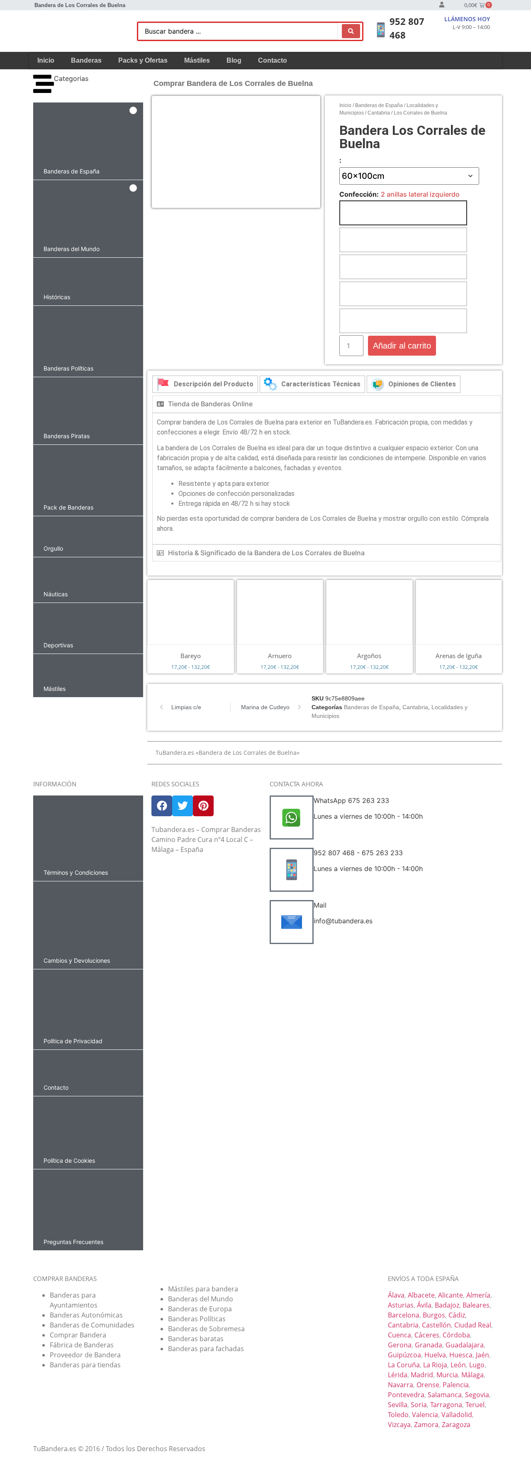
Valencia (425, 1414)
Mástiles (197, 60)
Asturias (401, 1305)
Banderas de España (379, 105)
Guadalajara (465, 1344)
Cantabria (379, 113)
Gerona (400, 1344)
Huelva (435, 1354)
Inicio (45, 60)
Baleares (476, 1305)
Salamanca (445, 1394)
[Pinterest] (203, 805)
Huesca (461, 1354)
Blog (234, 60)
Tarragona (446, 1404)
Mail (320, 905)
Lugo (477, 1364)
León (458, 1364)
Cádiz (456, 1315)
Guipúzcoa (404, 1354)
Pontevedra (406, 1394)
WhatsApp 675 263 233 (351, 800)
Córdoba (456, 1335)
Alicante (450, 1295)
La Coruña (404, 1364)
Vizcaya (399, 1424)
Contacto (272, 60)
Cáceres (426, 1335)
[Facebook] (161, 805)
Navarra (400, 1384)
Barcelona (403, 1315)
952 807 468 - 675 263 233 (358, 853)
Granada (428, 1344)
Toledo (398, 1414)
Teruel (475, 1404)
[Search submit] (351, 31)
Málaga (472, 1374)
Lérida (397, 1374)
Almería (478, 1295)
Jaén (482, 1354)
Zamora (426, 1424)
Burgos (434, 1315)
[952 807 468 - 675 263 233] (292, 870)
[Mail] (292, 922)
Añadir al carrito (402, 345)
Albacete (421, 1295)
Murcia (447, 1374)
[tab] (205, 384)
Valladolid (456, 1414)
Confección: (359, 194)
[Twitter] (182, 805)
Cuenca (399, 1335)
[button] (88, 141)
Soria (419, 1404)
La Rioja (435, 1364)
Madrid (422, 1374)
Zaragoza (456, 1424)
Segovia (477, 1394)
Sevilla (397, 1404)
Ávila (424, 1305)
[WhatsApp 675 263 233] (292, 817)
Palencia (456, 1384)
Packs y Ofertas (143, 60)
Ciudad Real (472, 1325)
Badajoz (447, 1305)
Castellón (436, 1325)
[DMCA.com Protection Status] (206, 932)
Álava (396, 1295)
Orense (428, 1384)
